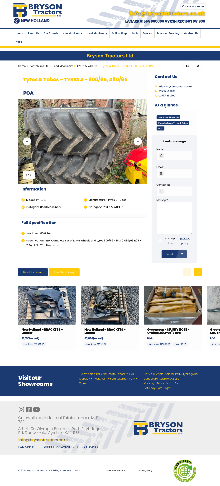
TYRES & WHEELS (87, 66)
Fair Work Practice (116, 470)
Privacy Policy (145, 470)
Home (19, 33)
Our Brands (51, 33)
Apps (19, 41)
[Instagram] (21, 409)
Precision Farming (168, 33)
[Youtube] (36, 409)
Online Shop (119, 33)
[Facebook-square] (29, 409)
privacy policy (185, 241)
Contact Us (191, 33)
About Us (33, 33)
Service (147, 33)
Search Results (39, 66)
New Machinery (72, 33)
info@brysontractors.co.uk (43, 439)
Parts (134, 33)
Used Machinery (97, 33)
